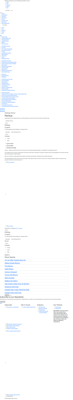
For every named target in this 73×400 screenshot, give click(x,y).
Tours (3, 57)
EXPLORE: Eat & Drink (6, 60)
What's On (4, 74)
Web (8, 140)
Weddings (4, 77)
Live (7, 3)
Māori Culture (5, 54)
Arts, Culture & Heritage (7, 48)
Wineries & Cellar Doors (7, 70)
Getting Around (5, 83)
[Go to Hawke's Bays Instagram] (37, 362)
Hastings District (5, 39)
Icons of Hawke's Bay (6, 100)
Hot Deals (7, 10)
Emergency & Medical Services (8, 90)
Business (8, 5)
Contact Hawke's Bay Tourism (29, 307)
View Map (7, 132)
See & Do (4, 16)
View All (6, 295)
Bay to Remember (6, 23)
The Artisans (4, 103)
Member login (42, 307)
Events (3, 19)
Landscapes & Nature (6, 53)
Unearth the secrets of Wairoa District (10, 106)
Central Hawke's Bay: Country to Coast (10, 96)
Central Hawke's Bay (6, 38)
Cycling (3, 51)
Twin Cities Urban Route (7, 105)
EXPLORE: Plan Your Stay (7, 79)
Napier (3, 42)
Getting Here (4, 82)
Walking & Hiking (5, 58)
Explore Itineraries (6, 92)
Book (6, 123)
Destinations (4, 15)
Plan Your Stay (5, 20)
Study (8, 6)
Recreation (4, 55)
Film (7, 7)
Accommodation (5, 80)
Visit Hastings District (16, 132)
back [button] (1, 303)
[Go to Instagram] (37, 194)
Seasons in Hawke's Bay (7, 87)
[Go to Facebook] (10, 162)
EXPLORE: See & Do (6, 46)
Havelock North (5, 41)
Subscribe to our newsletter (13, 307)
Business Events (5, 75)
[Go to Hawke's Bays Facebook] (13, 330)
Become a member (43, 308)
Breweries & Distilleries (7, 66)
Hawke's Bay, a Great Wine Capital (9, 62)
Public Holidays (5, 88)
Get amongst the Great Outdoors (9, 99)
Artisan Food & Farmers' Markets (9, 63)
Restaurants (4, 69)
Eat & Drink (4, 17)
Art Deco (4, 47)
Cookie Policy (58, 308)
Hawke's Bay (4, 37)
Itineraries (4, 21)
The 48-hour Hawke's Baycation (8, 102)
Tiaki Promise (5, 86)
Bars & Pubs (4, 65)
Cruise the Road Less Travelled (8, 98)
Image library (42, 309)
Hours (6, 134)
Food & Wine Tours (6, 71)
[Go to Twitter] (10, 226)
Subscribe (2, 301)
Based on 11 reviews (17, 228)
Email (8, 138)
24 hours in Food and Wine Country (9, 95)
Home (3, 13)
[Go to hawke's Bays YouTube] (13, 394)
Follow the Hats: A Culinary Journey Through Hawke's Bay (14, 94)
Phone (8, 247)
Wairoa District (5, 43)
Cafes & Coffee (5, 67)
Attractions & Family (6, 50)
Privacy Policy (58, 307)
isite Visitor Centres (6, 84)
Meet (8, 2)
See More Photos (9, 120)
